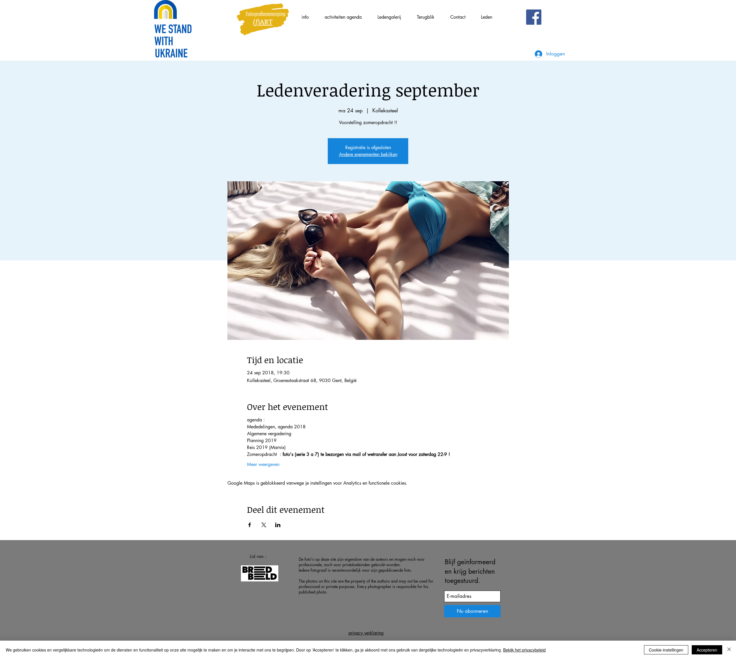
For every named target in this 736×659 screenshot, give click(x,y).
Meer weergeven (263, 464)
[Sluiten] (729, 649)
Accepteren (707, 650)
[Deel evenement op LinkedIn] (278, 525)
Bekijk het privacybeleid (524, 650)
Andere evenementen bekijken (368, 154)
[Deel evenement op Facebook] (249, 525)
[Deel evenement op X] (264, 525)
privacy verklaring (366, 633)
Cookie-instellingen (666, 650)
